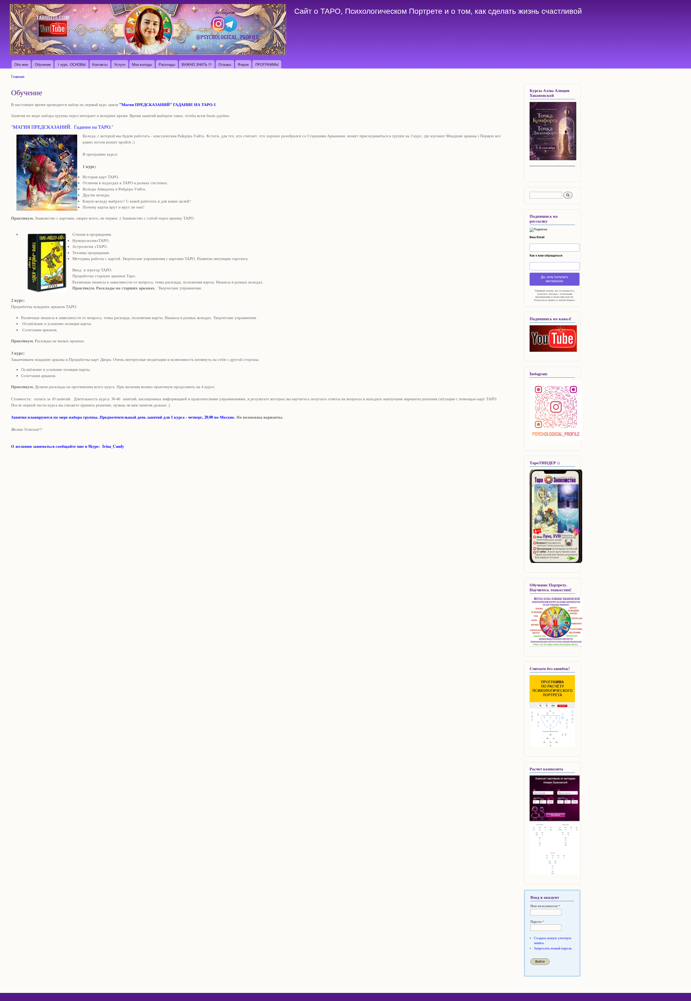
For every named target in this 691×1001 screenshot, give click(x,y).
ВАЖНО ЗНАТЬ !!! (197, 64)
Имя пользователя (545, 906)
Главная (17, 76)
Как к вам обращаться (546, 255)
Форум (243, 64)
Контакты (99, 64)
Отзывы (224, 64)
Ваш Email (537, 237)
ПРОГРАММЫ (267, 64)
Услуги (119, 64)
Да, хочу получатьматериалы (554, 279)
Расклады (167, 64)
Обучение (43, 64)
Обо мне (21, 64)
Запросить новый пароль (553, 948)
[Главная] (148, 30)
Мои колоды (142, 64)
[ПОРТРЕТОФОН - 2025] (553, 159)
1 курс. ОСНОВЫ (71, 64)
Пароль (537, 922)
